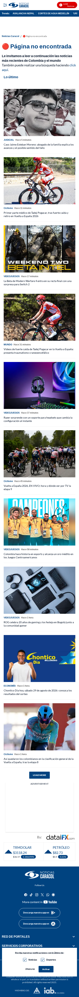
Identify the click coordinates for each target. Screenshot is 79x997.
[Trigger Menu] (5, 5)
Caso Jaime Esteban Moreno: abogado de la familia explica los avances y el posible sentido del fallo (39, 146)
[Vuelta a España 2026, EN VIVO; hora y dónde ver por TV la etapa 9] (39, 453)
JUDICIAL (9, 139)
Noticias (32, 959)
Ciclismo (8, 208)
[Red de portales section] (73, 936)
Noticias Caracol (10, 36)
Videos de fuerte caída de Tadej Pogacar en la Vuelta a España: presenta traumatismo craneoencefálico (39, 351)
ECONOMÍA (10, 685)
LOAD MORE (39, 775)
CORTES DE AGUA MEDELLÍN (53, 13)
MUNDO (8, 344)
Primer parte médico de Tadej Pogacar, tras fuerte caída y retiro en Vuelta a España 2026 (36, 214)
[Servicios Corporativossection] (73, 946)
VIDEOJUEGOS (12, 276)
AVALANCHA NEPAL (23, 13)
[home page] (39, 874)
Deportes (51, 959)
